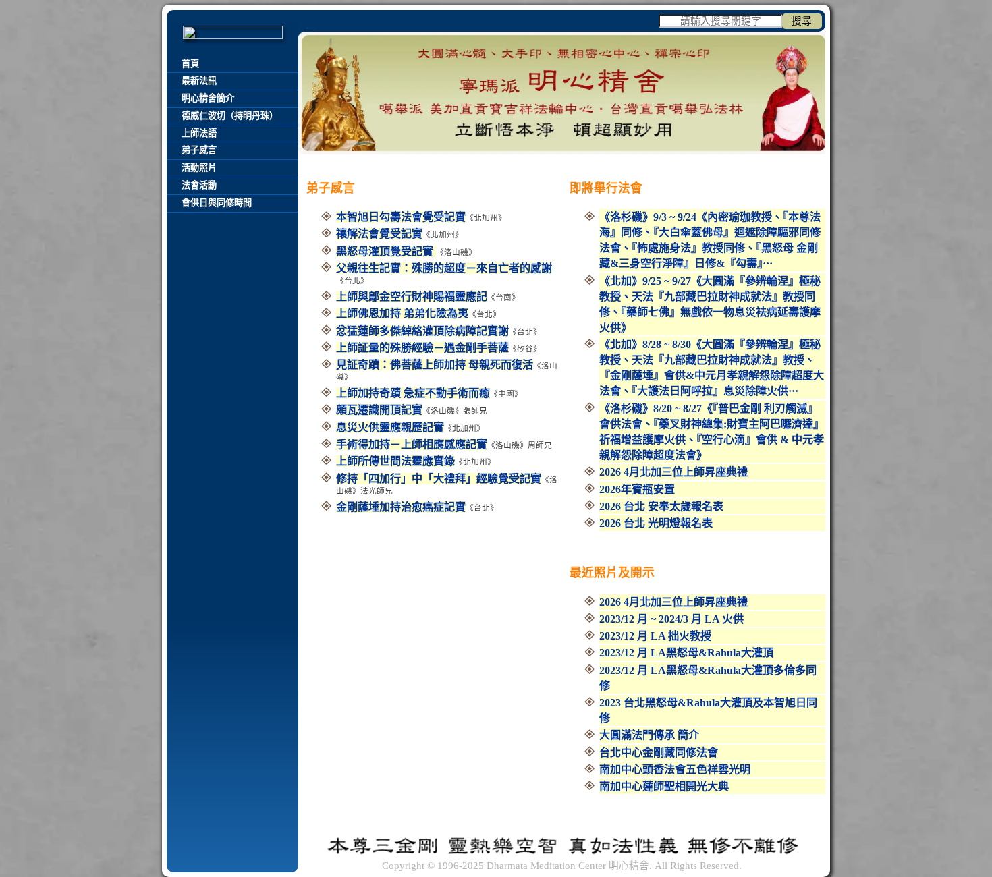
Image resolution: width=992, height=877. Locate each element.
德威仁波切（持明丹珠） (230, 116)
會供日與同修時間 (217, 203)
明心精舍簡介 (208, 98)
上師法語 (199, 133)
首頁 (190, 64)
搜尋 (802, 21)
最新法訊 (199, 81)
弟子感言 (199, 150)
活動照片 (199, 168)
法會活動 (199, 185)
